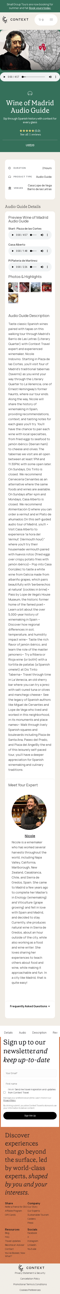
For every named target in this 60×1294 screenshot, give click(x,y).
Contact (9, 1248)
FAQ (7, 1236)
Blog (7, 1232)
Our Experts (34, 1210)
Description (39, 1032)
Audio (22, 1032)
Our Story (32, 1206)
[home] (17, 23)
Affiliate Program (13, 1210)
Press (30, 1222)
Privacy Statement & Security (30, 1272)
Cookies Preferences (30, 1289)
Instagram (33, 1240)
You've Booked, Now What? (15, 1254)
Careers (32, 1218)
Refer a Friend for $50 (16, 1206)
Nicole (30, 835)
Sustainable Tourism (38, 1214)
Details (8, 1032)
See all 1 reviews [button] (30, 134)
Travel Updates (12, 1240)
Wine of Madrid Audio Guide (30, 106)
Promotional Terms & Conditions (30, 1284)
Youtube (32, 1248)
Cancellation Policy (30, 1278)
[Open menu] (51, 20)
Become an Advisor (14, 1244)
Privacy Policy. (9, 1100)
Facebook (32, 1232)
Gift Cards (10, 1214)
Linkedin (32, 1244)
